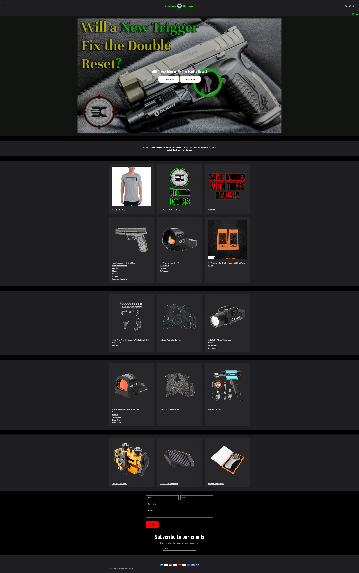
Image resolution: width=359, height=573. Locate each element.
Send (152, 524)
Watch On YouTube (168, 79)
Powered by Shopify (129, 568)
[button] (4, 6)
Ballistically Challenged (119, 568)
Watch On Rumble (190, 79)
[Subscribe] (194, 548)
